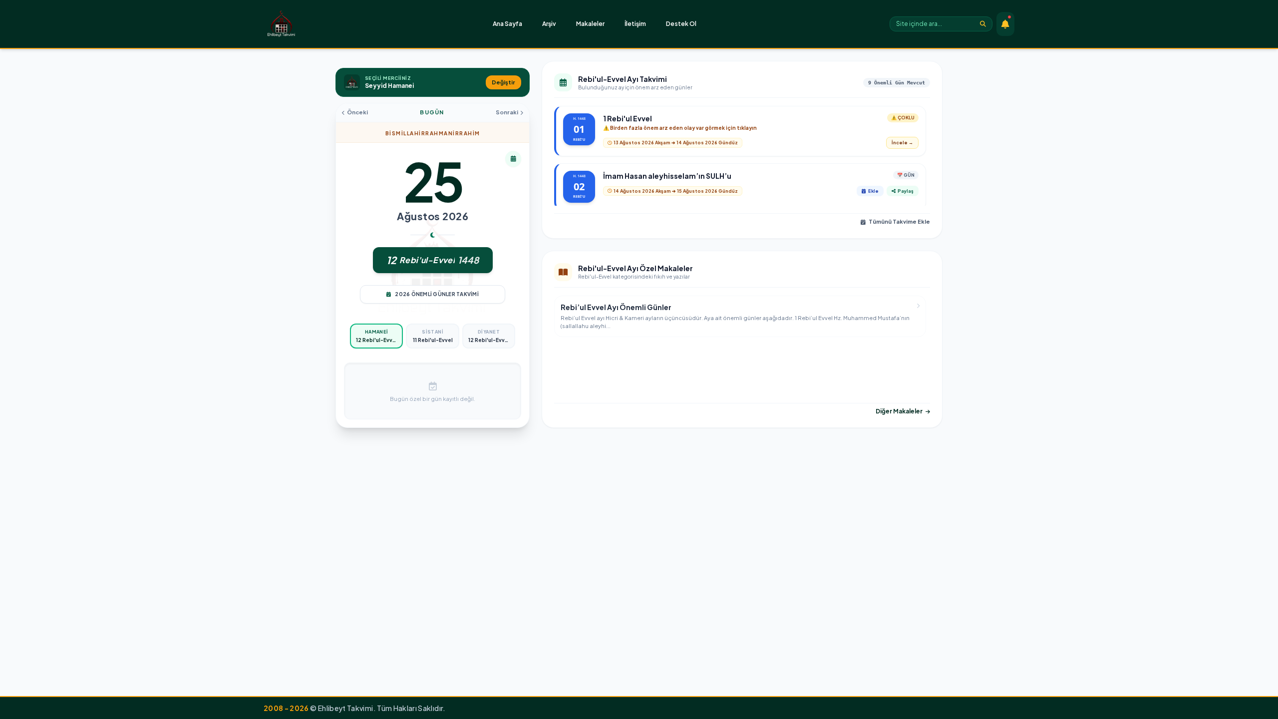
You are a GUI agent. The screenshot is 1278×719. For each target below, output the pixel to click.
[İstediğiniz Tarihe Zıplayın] (513, 159)
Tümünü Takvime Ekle (899, 221)
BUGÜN (432, 112)
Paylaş (906, 191)
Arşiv (549, 23)
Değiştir (503, 82)
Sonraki (507, 112)
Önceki (357, 112)
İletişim (635, 23)
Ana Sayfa (507, 23)
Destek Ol (681, 23)
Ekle (873, 191)
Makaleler (590, 23)
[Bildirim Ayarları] (1005, 24)
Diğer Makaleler (899, 411)
